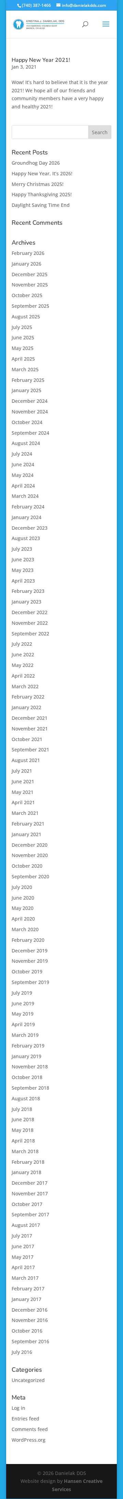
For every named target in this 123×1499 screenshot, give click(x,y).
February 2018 (28, 1162)
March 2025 (25, 369)
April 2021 (23, 802)
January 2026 (26, 263)
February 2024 (28, 506)
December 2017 (29, 1183)
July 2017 (22, 1235)
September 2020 (30, 876)
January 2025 (26, 390)
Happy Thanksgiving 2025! (42, 194)
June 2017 (23, 1246)
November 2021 (30, 728)
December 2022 (29, 612)
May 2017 (22, 1257)
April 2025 (23, 358)
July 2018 (22, 1109)
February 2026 (28, 253)
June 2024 (23, 464)
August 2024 (26, 443)
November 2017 (30, 1193)
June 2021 (23, 781)
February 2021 (28, 823)
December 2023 (29, 528)
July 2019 (22, 992)
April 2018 (23, 1140)
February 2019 (28, 1045)
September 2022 (30, 633)
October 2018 (27, 1077)
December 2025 (29, 274)
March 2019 (25, 1035)
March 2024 (25, 496)
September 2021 (30, 749)
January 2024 (26, 517)
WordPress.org (28, 1440)
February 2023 (28, 591)
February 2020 (28, 940)
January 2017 (26, 1299)
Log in (18, 1408)
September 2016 (30, 1341)
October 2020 (27, 866)
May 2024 (22, 475)
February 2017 (28, 1288)
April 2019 (23, 1024)
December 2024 (29, 401)
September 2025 (30, 306)
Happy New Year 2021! (41, 60)
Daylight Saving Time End (41, 205)
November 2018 (30, 1066)
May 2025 (22, 348)
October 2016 (27, 1330)
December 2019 (29, 950)
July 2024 (22, 453)
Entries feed (25, 1418)
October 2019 (27, 971)
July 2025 (22, 327)
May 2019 (22, 1013)
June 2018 (23, 1119)
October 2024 (27, 422)
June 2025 (23, 337)
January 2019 (26, 1056)
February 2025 (28, 380)
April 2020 (23, 918)
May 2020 (22, 908)
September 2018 (30, 1088)
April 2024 (23, 485)
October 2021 (27, 739)
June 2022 (23, 654)
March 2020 (25, 929)
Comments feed (30, 1429)
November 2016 (30, 1320)
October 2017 (27, 1204)
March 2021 (25, 813)
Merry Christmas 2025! (38, 184)
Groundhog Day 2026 (36, 163)
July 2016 (22, 1352)
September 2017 (30, 1214)
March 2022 (25, 686)
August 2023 (26, 538)
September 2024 (30, 433)
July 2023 (22, 549)
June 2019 (23, 1003)
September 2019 (30, 982)
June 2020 (23, 897)
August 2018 (26, 1098)
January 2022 (26, 707)
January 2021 (26, 834)
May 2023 (22, 570)
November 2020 (30, 855)
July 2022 (22, 644)
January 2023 (26, 601)
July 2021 (22, 771)
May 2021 (22, 792)
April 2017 (23, 1267)
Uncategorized (28, 1380)
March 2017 (25, 1278)
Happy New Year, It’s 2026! (42, 173)
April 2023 (23, 580)
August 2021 (26, 760)
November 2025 (30, 284)
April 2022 (23, 675)
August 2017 (26, 1225)
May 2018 (22, 1130)
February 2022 (28, 696)
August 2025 (26, 316)
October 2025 (27, 295)
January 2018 (26, 1172)
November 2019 (30, 961)
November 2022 (30, 623)
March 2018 (25, 1151)
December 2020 (29, 845)
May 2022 (22, 665)
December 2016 (29, 1310)
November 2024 (30, 411)
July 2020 (22, 887)
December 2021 (29, 718)
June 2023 (23, 559)
